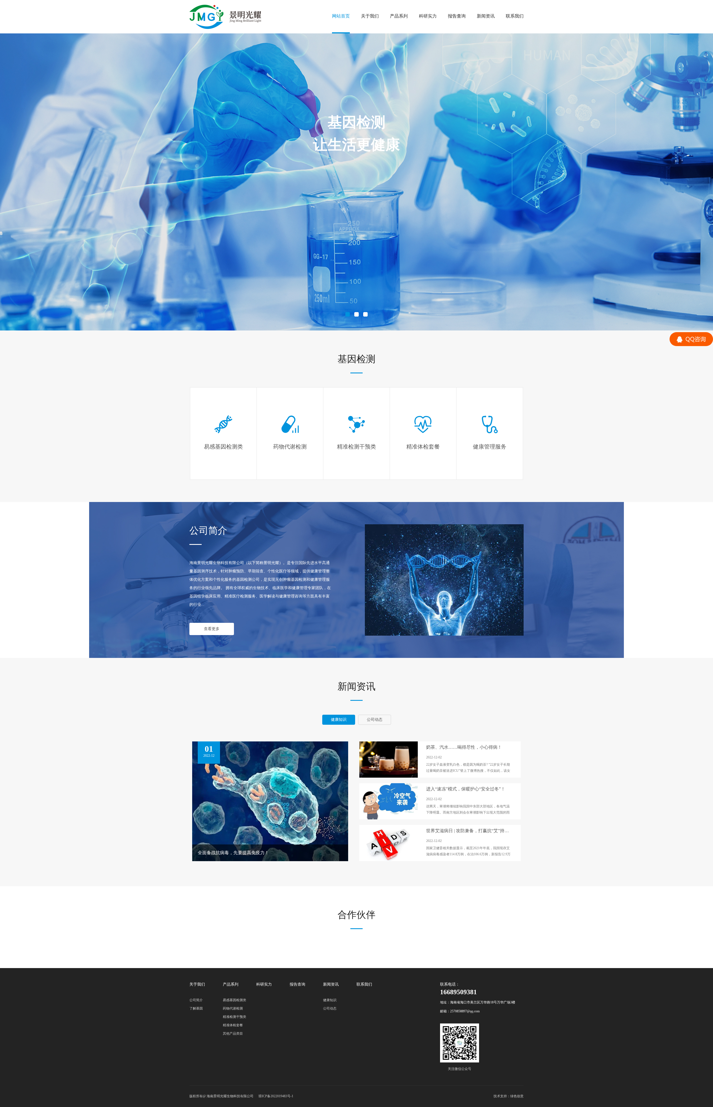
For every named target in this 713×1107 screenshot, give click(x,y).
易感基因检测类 (234, 1000)
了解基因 (196, 1008)
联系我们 (515, 16)
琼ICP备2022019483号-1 (275, 1096)
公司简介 (196, 1000)
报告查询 (457, 16)
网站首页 (341, 16)
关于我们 (370, 16)
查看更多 (211, 629)
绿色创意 (517, 1096)
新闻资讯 (486, 16)
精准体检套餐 (233, 1025)
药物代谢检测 (233, 1008)
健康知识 (329, 1000)
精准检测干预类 (234, 1017)
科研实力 (428, 16)
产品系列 (399, 16)
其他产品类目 (233, 1033)
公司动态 (329, 1008)
